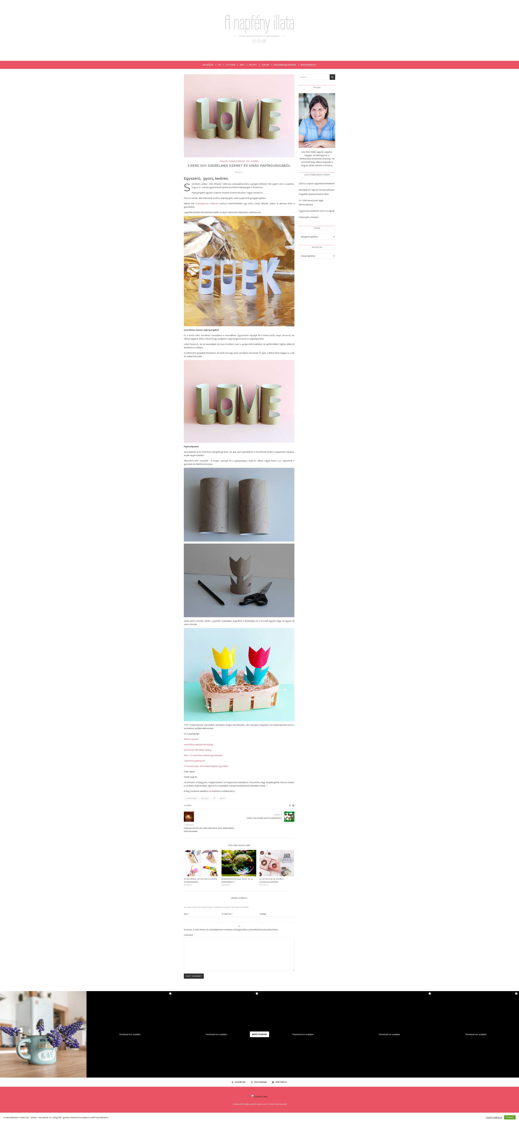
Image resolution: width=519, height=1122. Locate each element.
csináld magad (237, 161)
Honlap (263, 913)
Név (186, 913)
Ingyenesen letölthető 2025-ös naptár (317, 211)
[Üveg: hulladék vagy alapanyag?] (289, 817)
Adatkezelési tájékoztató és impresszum (250, 1104)
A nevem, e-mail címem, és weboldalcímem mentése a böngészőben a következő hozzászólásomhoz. (231, 929)
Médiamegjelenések (285, 64)
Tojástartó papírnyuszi (194, 760)
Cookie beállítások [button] (494, 1117)
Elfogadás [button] (510, 1117)
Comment (188, 935)
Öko (242, 64)
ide (210, 791)
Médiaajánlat (308, 64)
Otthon (230, 64)
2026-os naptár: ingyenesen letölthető (317, 183)
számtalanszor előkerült (206, 203)
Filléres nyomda (191, 739)
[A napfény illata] (260, 1096)
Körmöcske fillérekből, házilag (197, 749)
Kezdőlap (208, 64)
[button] (43, 1034)
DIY (219, 64)
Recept (253, 64)
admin (189, 805)
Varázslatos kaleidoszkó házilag (198, 744)
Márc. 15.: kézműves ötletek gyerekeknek (203, 755)
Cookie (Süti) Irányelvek (277, 1104)
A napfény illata (259, 22)
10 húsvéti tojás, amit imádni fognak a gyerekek (206, 766)
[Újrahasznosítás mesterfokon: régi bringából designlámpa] (189, 817)
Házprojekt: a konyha (308, 217)
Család (265, 64)
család (223, 161)
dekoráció (205, 798)
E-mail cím (227, 913)
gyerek (254, 161)
